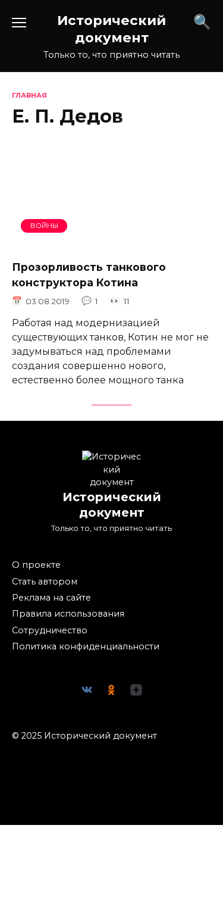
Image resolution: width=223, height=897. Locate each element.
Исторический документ (111, 29)
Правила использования (68, 613)
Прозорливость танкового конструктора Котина (89, 275)
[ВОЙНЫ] (111, 242)
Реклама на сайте (51, 597)
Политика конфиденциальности (85, 646)
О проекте (36, 565)
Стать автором (44, 581)
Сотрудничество (49, 630)
